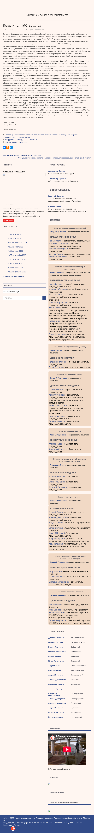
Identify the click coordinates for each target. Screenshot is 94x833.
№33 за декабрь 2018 (17, 272)
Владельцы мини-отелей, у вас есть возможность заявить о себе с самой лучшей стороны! (41, 135)
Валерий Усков (56, 528)
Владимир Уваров (58, 232)
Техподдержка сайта (62, 818)
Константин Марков (58, 248)
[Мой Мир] (11, 147)
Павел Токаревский (58, 302)
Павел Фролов (56, 240)
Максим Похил (56, 254)
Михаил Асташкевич (57, 652)
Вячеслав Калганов (58, 405)
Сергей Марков (56, 389)
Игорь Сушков (54, 670)
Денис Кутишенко (57, 334)
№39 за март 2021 (15, 247)
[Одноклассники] (7, 147)
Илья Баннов (55, 609)
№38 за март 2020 (15, 251)
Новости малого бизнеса (47, 11)
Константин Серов (56, 712)
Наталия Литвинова (58, 361)
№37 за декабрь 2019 (17, 255)
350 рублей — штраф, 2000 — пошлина (21, 140)
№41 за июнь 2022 (15, 238)
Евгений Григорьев (58, 378)
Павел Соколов (56, 284)
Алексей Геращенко (59, 562)
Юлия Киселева (57, 272)
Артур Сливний (56, 522)
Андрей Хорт (53, 666)
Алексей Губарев (57, 443)
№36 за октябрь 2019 (17, 259)
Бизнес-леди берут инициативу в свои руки (22, 155)
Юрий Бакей (55, 307)
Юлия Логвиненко (56, 661)
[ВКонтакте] (4, 147)
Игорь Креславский (59, 500)
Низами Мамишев (57, 416)
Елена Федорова (55, 717)
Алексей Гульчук (55, 689)
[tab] (69, 236)
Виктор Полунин (55, 647)
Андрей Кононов (55, 675)
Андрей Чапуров (55, 708)
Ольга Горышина (57, 481)
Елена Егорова (56, 367)
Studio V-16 (75, 818)
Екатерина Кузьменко (59, 582)
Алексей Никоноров (57, 703)
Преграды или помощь (35, 30)
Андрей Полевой (57, 533)
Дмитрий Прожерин (58, 487)
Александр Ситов (58, 465)
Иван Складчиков (58, 435)
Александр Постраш (58, 517)
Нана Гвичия (55, 604)
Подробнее (8, 220)
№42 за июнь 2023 (15, 234)
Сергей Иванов (54, 656)
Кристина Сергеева (58, 449)
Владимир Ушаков (56, 684)
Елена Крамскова (57, 294)
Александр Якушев (56, 699)
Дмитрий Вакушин (56, 638)
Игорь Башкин (56, 571)
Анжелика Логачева (58, 243)
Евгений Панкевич (58, 595)
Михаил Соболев (55, 642)
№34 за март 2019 (15, 268)
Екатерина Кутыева (58, 256)
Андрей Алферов (57, 538)
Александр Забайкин (57, 679)
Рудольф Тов (54, 321)
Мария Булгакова (57, 576)
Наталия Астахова (14, 171)
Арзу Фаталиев (56, 543)
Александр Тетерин (58, 289)
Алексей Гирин (56, 512)
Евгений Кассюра (57, 421)
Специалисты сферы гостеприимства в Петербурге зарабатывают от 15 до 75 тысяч (54, 158)
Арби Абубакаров (57, 394)
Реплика (8, 165)
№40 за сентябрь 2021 (17, 243)
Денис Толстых (56, 350)
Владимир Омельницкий (54, 694)
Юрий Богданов (56, 612)
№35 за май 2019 (15, 263)
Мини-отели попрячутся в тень (17, 137)
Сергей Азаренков (57, 620)
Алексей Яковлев (57, 476)
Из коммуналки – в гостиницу (16, 142)
